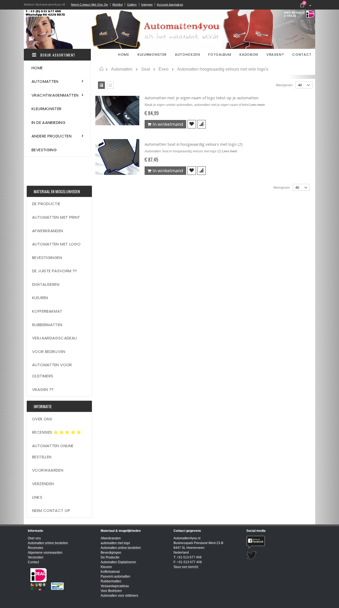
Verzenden (43, 483)
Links (37, 497)
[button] (192, 124)
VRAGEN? (275, 54)
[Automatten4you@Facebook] (278, 542)
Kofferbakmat (47, 311)
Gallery (132, 4)
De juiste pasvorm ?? (54, 271)
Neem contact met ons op (89, 4)
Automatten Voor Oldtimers (52, 370)
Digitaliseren (45, 284)
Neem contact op (51, 510)
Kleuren (40, 297)
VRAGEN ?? (42, 389)
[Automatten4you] (169, 29)
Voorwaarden (47, 470)
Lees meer (257, 105)
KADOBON (248, 54)
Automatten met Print (56, 217)
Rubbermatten (47, 324)
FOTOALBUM (219, 54)
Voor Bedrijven (48, 351)
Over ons (42, 419)
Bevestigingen (47, 257)
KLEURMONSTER (152, 54)
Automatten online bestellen (52, 451)
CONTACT (301, 54)
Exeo (163, 69)
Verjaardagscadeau (54, 338)
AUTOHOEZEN (187, 54)
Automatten (121, 69)
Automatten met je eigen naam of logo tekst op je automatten (201, 97)
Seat (145, 69)
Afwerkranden (47, 231)
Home (101, 69)
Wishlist (117, 4)
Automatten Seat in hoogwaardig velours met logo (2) (194, 144)
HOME (124, 54)
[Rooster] (110, 85)
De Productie (46, 203)
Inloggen (147, 4)
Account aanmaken (170, 4)
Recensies (42, 432)
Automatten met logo (56, 244)
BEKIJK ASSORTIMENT (57, 55)
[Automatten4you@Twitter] (278, 555)
